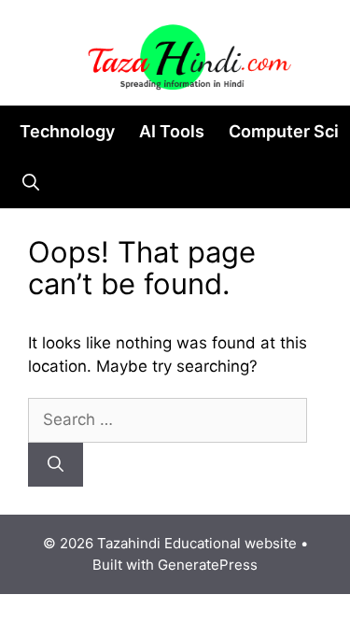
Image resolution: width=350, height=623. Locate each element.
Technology (67, 131)
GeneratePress (208, 564)
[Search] (55, 465)
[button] (30, 182)
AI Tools (171, 131)
